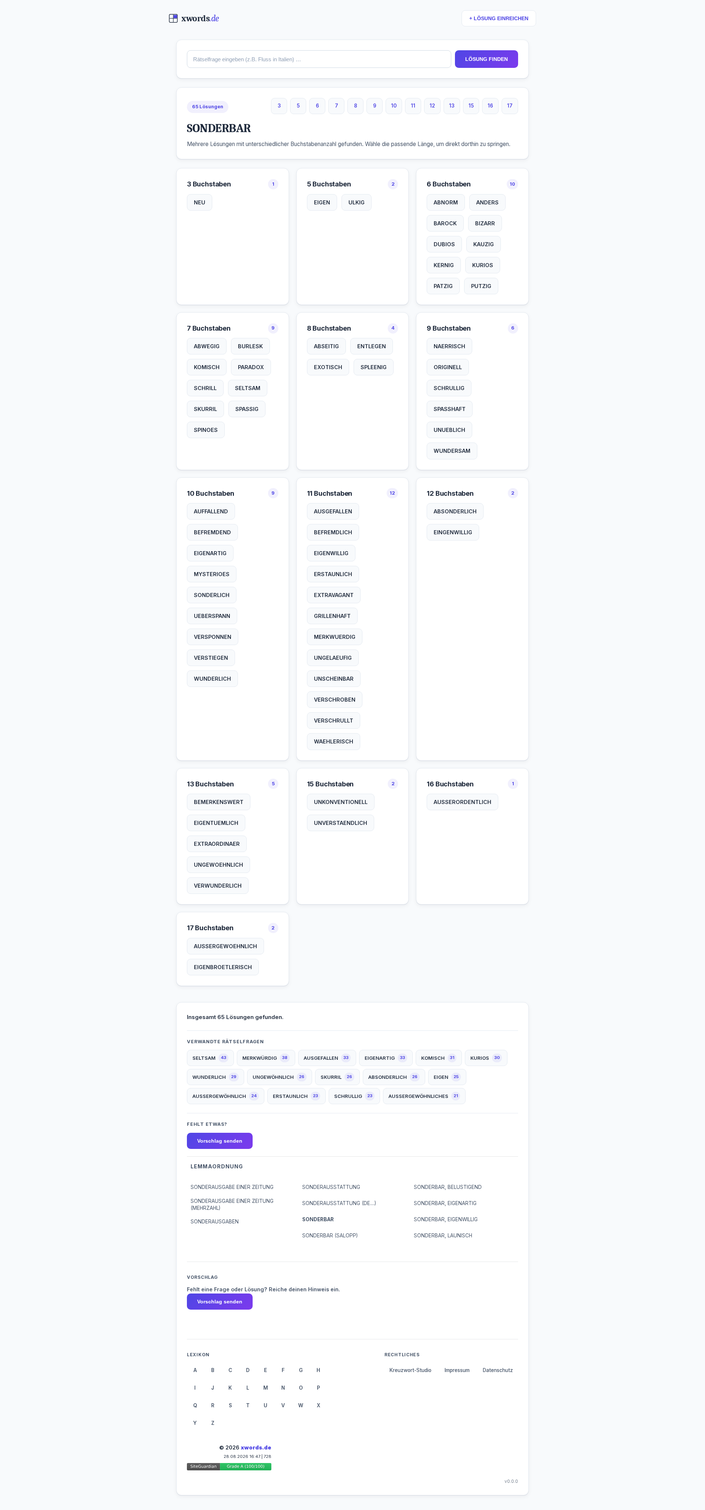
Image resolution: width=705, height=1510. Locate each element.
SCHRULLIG (449, 388)
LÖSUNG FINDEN (486, 59)
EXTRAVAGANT (334, 595)
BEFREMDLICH (333, 532)
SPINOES (206, 430)
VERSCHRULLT (333, 720)
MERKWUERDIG (334, 637)
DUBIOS (444, 244)
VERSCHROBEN (334, 699)
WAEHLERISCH (333, 741)
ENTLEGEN (371, 346)
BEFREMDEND (212, 532)
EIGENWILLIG (331, 553)
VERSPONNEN (212, 637)
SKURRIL (205, 409)
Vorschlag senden (219, 1141)
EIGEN (322, 202)
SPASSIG (246, 409)
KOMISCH (207, 367)
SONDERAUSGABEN (215, 1222)
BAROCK (445, 223)
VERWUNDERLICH (218, 886)
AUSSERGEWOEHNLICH (225, 946)
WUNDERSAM (452, 451)
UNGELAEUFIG (333, 658)
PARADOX (251, 367)
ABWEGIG (207, 346)
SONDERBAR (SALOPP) (330, 1235)
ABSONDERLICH (455, 511)
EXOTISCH (328, 367)
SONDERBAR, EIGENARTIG (445, 1203)
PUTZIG (481, 286)
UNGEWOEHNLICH (218, 865)
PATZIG (443, 286)
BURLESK (250, 346)
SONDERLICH (211, 595)
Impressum (457, 1370)
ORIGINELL (448, 367)
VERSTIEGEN (211, 658)
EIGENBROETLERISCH (223, 967)
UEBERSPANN (212, 616)
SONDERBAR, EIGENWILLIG (446, 1219)
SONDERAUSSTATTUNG (331, 1187)
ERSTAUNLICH (333, 574)
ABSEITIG (326, 346)
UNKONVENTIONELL (341, 802)
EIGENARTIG (210, 553)
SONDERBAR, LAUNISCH (443, 1235)
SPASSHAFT (450, 409)
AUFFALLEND (211, 511)
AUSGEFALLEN (333, 511)
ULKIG (356, 202)
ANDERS (487, 202)
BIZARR (485, 223)
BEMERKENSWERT (218, 802)
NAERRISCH (449, 346)
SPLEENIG (374, 367)
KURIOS (482, 265)
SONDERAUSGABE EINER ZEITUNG (232, 1187)
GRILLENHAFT (332, 616)
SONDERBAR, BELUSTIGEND (448, 1187)
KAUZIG (483, 244)
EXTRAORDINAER (217, 844)
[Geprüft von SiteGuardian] (229, 1468)
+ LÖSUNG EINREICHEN (498, 18)
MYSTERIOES (211, 574)
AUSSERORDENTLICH (462, 802)
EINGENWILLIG (453, 532)
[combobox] (319, 59)
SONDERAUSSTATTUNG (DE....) (339, 1203)
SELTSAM (247, 388)
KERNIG (444, 265)
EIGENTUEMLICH (216, 823)
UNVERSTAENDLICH (340, 823)
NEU (199, 202)
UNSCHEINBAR (334, 679)
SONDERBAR (318, 1219)
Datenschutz (498, 1370)
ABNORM (446, 202)
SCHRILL (205, 388)
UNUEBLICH (449, 430)
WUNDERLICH (212, 679)
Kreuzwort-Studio (410, 1370)
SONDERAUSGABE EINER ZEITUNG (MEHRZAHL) (232, 1204)
